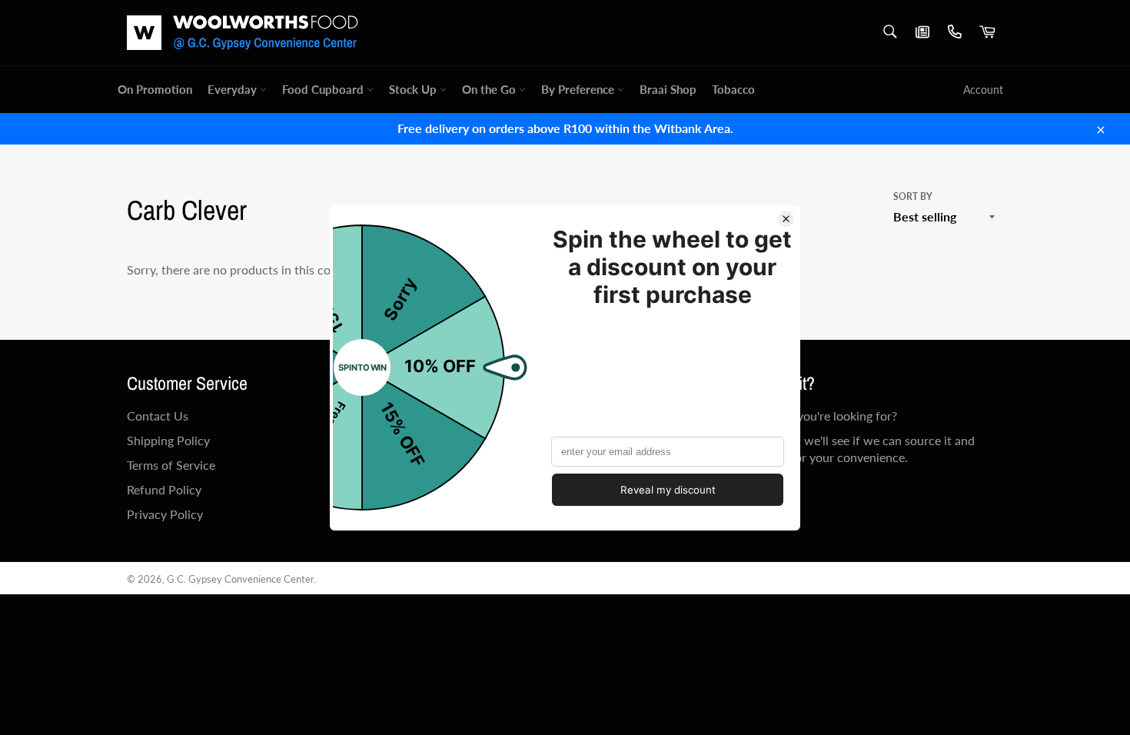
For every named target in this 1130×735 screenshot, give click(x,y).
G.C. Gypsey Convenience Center (240, 579)
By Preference (579, 89)
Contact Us (157, 415)
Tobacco (733, 89)
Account (983, 89)
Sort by (912, 196)
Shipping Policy (168, 440)
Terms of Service (171, 464)
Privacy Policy (165, 514)
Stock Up (414, 89)
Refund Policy (164, 489)
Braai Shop (668, 89)
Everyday (234, 89)
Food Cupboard (324, 89)
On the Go (490, 89)
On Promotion (155, 89)
